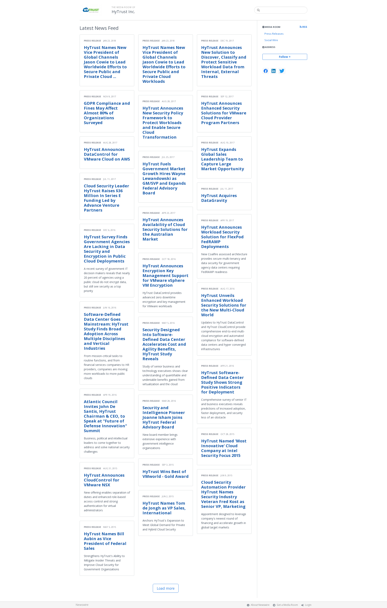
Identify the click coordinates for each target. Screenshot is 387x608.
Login (308, 605)
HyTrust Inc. (123, 11)
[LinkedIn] (273, 71)
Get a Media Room (287, 605)
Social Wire (271, 40)
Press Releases (274, 33)
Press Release (92, 40)
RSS (304, 27)
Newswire (82, 605)
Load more (166, 588)
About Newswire (260, 605)
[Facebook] (265, 71)
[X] (282, 71)
